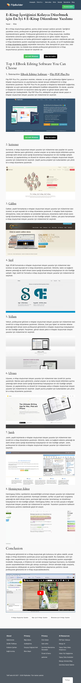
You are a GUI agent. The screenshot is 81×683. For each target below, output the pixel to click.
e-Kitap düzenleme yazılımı (16, 44)
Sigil (10, 260)
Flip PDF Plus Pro (59, 74)
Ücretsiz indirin (68, 6)
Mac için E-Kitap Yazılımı (39, 617)
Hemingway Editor (19, 489)
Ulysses (12, 373)
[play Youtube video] (40, 592)
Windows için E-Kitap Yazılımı (60, 617)
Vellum (12, 316)
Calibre (12, 203)
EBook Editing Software (34, 74)
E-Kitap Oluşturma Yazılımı (19, 617)
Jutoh (11, 432)
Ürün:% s (39, 2)
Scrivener (13, 144)
